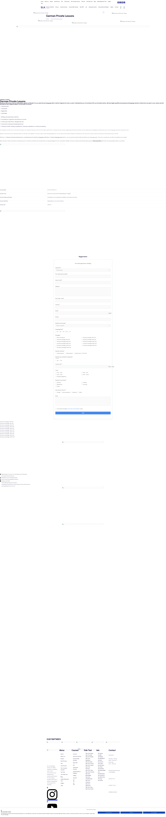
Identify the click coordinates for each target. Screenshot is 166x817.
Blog (95, 1)
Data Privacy (57, 1)
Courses (57, 7)
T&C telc (83, 1)
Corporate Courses (93, 7)
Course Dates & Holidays (103, 7)
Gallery (109, 1)
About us (47, 1)
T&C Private (66, 1)
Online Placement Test (102, 1)
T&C (62, 1)
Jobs (62, 785)
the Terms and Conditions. (74, 408)
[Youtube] (122, 2)
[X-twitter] (120, 2)
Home (47, 19)
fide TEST (82, 7)
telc (86, 7)
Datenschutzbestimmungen (91, 809)
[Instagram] (124, 2)
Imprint (51, 1)
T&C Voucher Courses (75, 1)
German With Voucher (73, 7)
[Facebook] (118, 2)
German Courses (63, 7)
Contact (116, 7)
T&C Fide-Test (89, 1)
